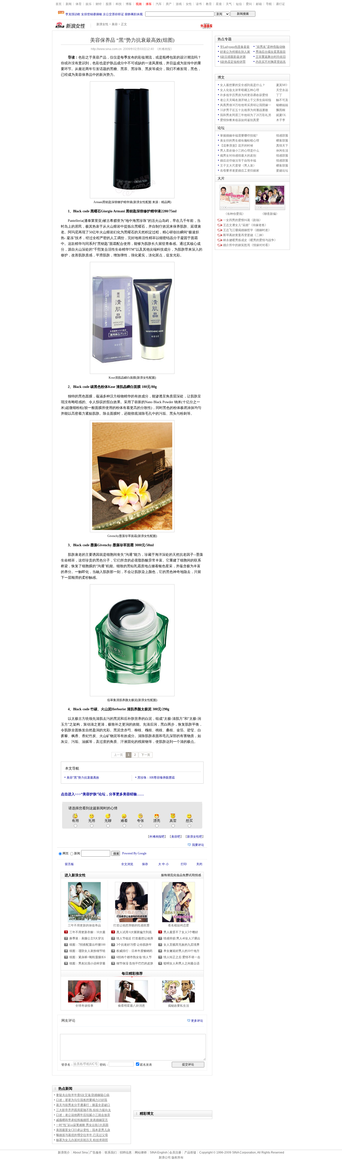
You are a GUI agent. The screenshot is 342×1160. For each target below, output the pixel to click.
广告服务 (96, 1152)
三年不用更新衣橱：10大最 (87, 932)
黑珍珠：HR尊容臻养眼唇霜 (156, 777)
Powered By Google (134, 853)
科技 (119, 4)
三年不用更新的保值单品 (84, 925)
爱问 (249, 4)
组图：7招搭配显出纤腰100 (87, 944)
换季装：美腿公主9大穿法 (86, 938)
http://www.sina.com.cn (106, 49)
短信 (239, 4)
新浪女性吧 (194, 836)
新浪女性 (102, 24)
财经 (99, 4)
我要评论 (198, 845)
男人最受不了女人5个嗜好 (180, 932)
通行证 (280, 4)
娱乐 (89, 4)
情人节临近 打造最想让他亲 (134, 938)
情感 (198, 875)
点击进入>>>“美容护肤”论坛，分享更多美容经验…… (102, 794)
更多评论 (197, 1020)
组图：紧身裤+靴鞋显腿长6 (87, 957)
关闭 (199, 864)
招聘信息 (126, 1152)
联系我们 (111, 1152)
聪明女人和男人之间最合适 (181, 963)
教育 (209, 4)
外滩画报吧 (156, 836)
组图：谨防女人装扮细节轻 (87, 951)
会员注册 (175, 1152)
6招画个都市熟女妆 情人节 (134, 957)
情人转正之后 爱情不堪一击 (181, 957)
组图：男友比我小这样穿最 (87, 963)
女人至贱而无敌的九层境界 (181, 944)
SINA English (158, 1152)
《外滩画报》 (164, 49)
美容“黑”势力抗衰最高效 (83, 777)
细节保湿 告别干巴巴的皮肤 (134, 963)
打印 (184, 864)
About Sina (80, 1152)
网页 (66, 853)
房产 (169, 4)
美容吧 (175, 836)
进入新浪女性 (75, 875)
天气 (229, 4)
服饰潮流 (167, 875)
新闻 (69, 4)
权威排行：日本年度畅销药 (134, 951)
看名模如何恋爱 (178, 925)
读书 (199, 4)
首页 (59, 4)
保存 (145, 864)
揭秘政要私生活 (178, 1005)
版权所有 (178, 1157)
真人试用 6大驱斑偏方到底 (134, 932)
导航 (269, 4)
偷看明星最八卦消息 (131, 1005)
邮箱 (259, 4)
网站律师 (141, 1152)
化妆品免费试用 (184, 875)
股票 (109, 4)
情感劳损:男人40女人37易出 (181, 938)
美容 (115, 24)
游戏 (179, 4)
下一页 (145, 755)
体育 (79, 4)
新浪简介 (64, 1152)
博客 (129, 4)
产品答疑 (190, 1152)
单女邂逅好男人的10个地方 (181, 951)
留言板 (69, 864)
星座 (219, 4)
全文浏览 (127, 864)
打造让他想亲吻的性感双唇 (131, 925)
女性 (189, 4)
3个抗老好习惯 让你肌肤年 (134, 944)
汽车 (159, 4)
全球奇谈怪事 (84, 1005)
